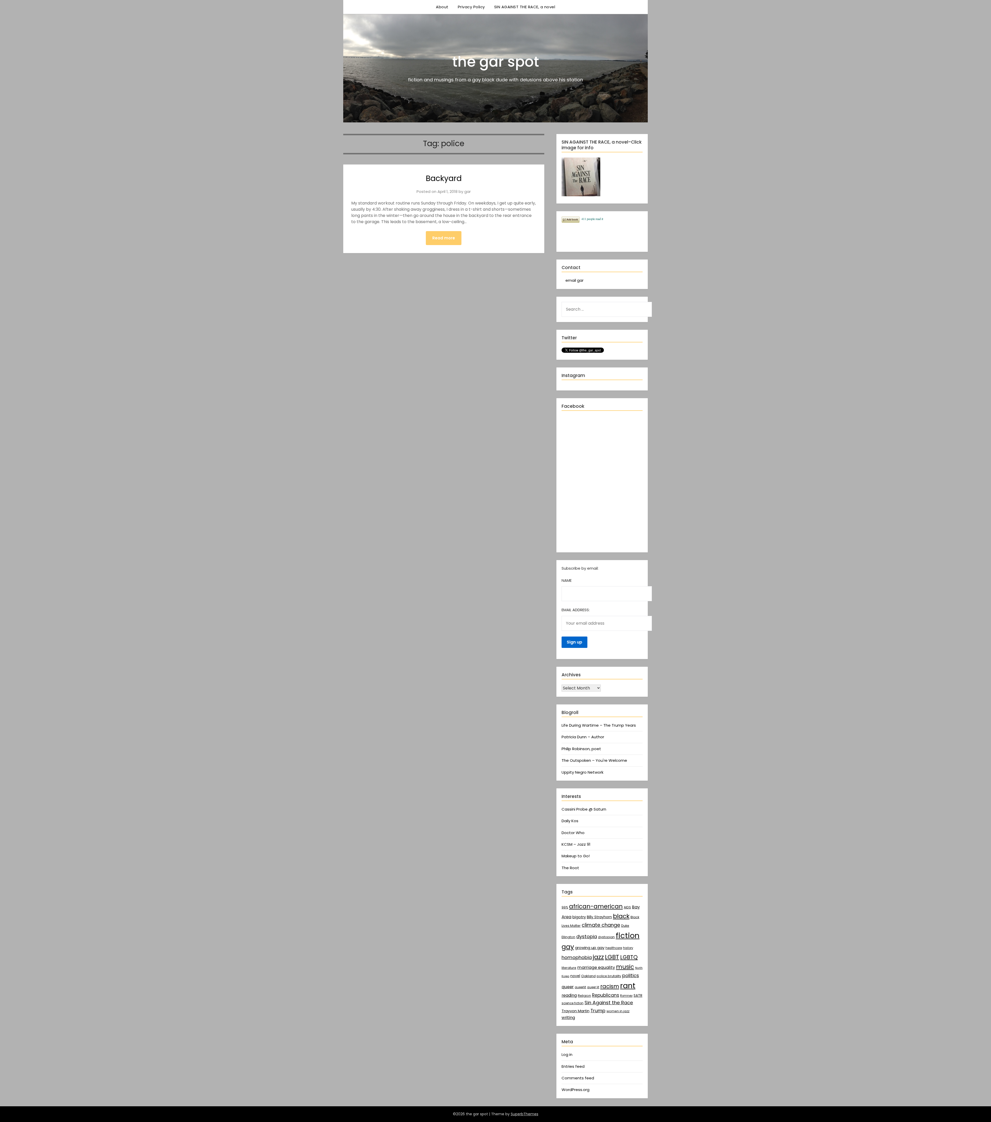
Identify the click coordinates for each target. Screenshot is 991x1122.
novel (575, 975)
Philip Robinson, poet (581, 748)
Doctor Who (573, 832)
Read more (443, 238)
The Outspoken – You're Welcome (594, 760)
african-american (596, 906)
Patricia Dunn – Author (583, 737)
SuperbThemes (524, 1114)
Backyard (444, 178)
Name (567, 580)
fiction (628, 935)
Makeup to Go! (576, 856)
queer (568, 987)
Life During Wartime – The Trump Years (599, 725)
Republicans (605, 995)
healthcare (613, 948)
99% (565, 907)
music (625, 967)
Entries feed (573, 1066)
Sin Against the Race (609, 1002)
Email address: (576, 610)
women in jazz (617, 1011)
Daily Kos (570, 820)
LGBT (612, 957)
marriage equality (596, 967)
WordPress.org (575, 1089)
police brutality (609, 976)
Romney (626, 996)
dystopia (586, 936)
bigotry (579, 917)
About (442, 7)
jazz (598, 957)
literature (569, 968)
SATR (638, 995)
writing (568, 1017)
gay (568, 946)
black (621, 916)
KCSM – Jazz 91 (576, 844)
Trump (597, 1010)
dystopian (606, 937)
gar (467, 191)
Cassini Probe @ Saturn (584, 809)
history (628, 948)
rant (627, 985)
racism (609, 986)
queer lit (593, 987)
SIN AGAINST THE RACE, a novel (524, 7)
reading (569, 995)
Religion (584, 995)
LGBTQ (629, 957)
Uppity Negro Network (582, 772)
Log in (567, 1054)
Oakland (588, 976)
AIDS (627, 907)
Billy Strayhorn (599, 917)
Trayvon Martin (575, 1011)
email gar (574, 280)
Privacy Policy (471, 7)
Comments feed (578, 1078)
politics (630, 975)
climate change (601, 925)
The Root (570, 867)
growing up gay (589, 947)
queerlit (580, 987)
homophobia (577, 957)
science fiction (573, 1003)
